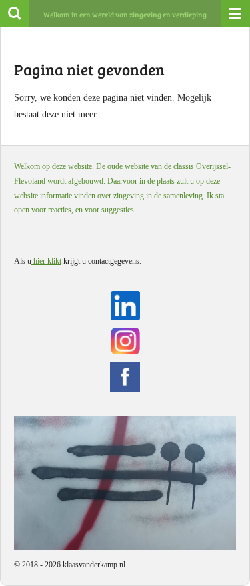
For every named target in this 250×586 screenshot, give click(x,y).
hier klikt (46, 261)
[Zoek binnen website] (14, 13)
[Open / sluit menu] (235, 13)
